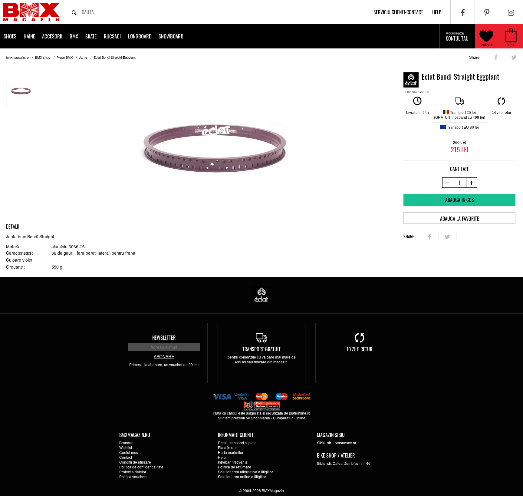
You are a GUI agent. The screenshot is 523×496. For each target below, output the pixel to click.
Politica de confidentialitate (141, 466)
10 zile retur (359, 349)
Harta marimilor (230, 452)
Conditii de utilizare (135, 462)
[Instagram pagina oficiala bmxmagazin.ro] (511, 12)
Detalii (12, 226)
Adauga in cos (459, 199)
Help (222, 457)
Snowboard (171, 36)
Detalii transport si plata (237, 442)
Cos (511, 44)
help (436, 12)
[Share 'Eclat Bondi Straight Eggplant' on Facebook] (496, 57)
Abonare (164, 356)
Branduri (126, 442)
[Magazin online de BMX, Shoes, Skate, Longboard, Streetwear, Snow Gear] (31, 12)
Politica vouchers (133, 476)
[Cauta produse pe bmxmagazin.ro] (74, 12)
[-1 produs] (447, 182)
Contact (125, 457)
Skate (91, 36)
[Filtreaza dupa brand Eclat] (261, 294)
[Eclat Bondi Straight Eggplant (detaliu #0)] (21, 94)
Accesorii (52, 36)
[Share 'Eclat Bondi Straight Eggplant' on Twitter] (514, 57)
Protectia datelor (132, 471)
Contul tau (457, 36)
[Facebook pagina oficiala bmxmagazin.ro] (463, 12)
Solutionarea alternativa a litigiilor (245, 471)
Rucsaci (112, 36)
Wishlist (487, 44)
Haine (29, 36)
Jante (83, 57)
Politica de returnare (234, 466)
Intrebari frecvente (233, 462)
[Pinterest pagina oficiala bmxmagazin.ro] (487, 12)
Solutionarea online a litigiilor (242, 476)
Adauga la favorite (459, 218)
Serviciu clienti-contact (398, 12)
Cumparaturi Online (289, 417)
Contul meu (128, 452)
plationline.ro (300, 412)
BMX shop (42, 57)
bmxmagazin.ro (17, 57)
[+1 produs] (471, 182)
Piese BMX (65, 57)
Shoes (10, 36)
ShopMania (260, 417)
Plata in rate (228, 447)
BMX (74, 36)
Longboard (140, 36)
